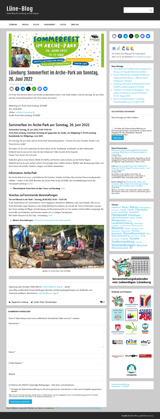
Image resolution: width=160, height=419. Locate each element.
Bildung (134, 207)
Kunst (129, 221)
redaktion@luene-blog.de (52, 286)
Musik (127, 228)
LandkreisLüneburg (122, 223)
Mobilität (118, 228)
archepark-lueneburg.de (25, 112)
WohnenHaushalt (120, 248)
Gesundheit (134, 212)
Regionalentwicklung (120, 236)
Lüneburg (13, 24)
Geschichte (123, 212)
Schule (143, 236)
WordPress (135, 415)
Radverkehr (117, 233)
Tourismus (139, 242)
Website (12, 374)
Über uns (75, 24)
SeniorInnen (116, 239)
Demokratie (115, 210)
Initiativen (134, 214)
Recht (148, 234)
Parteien (136, 231)
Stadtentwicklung (123, 241)
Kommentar (14, 323)
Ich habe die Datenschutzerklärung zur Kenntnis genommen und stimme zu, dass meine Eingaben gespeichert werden (56, 390)
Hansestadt (119, 215)
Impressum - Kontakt (120, 386)
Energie (123, 210)
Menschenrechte (137, 225)
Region (25, 24)
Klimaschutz (119, 220)
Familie (36, 302)
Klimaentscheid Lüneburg (122, 150)
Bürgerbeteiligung (145, 207)
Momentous (148, 415)
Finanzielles (141, 209)
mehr (29, 183)
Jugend (132, 218)
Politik (36, 24)
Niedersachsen (126, 231)
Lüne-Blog (19, 8)
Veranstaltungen (51, 302)
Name (12, 352)
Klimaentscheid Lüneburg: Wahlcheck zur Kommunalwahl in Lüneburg (130, 152)
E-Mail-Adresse (16, 363)
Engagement (49, 24)
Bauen (125, 207)
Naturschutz (116, 231)
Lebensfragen (138, 223)
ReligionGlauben (135, 236)
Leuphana (115, 225)
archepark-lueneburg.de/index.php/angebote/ (52, 220)
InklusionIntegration (120, 218)
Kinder (42, 302)
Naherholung (135, 228)
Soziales (134, 238)
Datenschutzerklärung (120, 384)
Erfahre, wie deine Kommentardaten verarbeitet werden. (78, 408)
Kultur (63, 24)
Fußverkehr (115, 212)
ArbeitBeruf (116, 207)
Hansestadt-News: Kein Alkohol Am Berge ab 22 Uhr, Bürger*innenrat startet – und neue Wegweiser (131, 168)
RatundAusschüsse (134, 233)
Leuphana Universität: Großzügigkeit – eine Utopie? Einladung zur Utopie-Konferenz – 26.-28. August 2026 (131, 92)
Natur (142, 228)
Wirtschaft (142, 245)
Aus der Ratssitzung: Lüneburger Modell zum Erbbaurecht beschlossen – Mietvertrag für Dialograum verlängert (132, 77)
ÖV (130, 248)
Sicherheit (124, 239)
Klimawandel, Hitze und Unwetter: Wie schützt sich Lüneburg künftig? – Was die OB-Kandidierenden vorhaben (131, 183)
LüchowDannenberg (125, 225)
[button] (11, 89)
